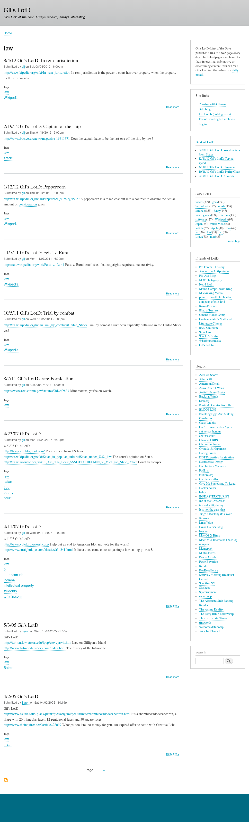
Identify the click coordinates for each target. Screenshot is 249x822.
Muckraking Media (211, 293)
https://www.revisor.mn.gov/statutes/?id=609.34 (36, 390)
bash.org (204, 401)
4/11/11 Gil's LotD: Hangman (217, 167)
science (200, 211)
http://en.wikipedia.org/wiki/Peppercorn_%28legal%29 (42, 198)
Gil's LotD (17, 9)
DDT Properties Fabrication (216, 457)
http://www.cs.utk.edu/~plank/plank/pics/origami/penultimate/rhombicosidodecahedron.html (67, 713)
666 (6, 487)
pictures (225, 215)
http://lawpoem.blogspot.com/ (24, 451)
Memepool (206, 548)
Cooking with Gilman (212, 104)
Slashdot (204, 588)
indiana (9, 580)
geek (215, 202)
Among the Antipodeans (214, 271)
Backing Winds (208, 396)
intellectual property (19, 585)
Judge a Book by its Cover (215, 514)
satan (8, 481)
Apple (215, 228)
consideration (28, 204)
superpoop (205, 596)
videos (200, 202)
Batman (10, 667)
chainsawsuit (207, 436)
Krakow (204, 518)
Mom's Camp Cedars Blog (215, 289)
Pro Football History (211, 267)
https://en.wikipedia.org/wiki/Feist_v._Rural (34, 264)
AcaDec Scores (208, 375)
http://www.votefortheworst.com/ (26, 544)
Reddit (203, 566)
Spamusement (208, 592)
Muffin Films (207, 553)
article (8, 157)
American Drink (209, 384)
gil (23, 66)
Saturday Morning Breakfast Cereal (216, 577)
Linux (199, 237)
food (209, 232)
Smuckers (205, 332)
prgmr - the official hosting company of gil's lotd (215, 299)
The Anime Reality (211, 609)
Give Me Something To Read (217, 483)
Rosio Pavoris (207, 306)
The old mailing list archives (217, 119)
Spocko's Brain (208, 336)
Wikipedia (11, 97)
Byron (25, 631)
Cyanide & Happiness (212, 449)
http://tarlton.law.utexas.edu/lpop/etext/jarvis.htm (37, 642)
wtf (198, 232)
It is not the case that (212, 509)
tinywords (205, 622)
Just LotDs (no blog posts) (215, 114)
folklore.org (206, 475)
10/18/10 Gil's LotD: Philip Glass (219, 172)
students (10, 590)
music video (217, 224)
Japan (199, 224)
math (7, 744)
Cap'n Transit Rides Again (215, 427)
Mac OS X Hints (209, 535)
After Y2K (205, 379)
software (201, 219)
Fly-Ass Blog (207, 276)
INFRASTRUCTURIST (214, 496)
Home (8, 33)
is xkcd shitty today (211, 505)
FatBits (204, 470)
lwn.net (203, 531)
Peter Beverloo (208, 562)
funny (217, 211)
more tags (234, 241)
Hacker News (207, 488)
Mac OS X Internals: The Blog (218, 540)
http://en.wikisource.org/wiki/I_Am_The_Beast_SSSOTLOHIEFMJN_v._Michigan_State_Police (70, 462)
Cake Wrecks (207, 423)
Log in (203, 124)
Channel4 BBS (208, 440)
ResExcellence (208, 570)
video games (203, 215)
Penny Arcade (207, 557)
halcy (202, 492)
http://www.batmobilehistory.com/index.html (34, 648)
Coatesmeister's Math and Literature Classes (215, 321)
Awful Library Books (212, 392)
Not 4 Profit (206, 284)
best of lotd (202, 206)
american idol (14, 574)
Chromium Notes (210, 444)
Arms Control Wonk (211, 388)
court (7, 497)
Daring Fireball (208, 453)
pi (5, 569)
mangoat (204, 544)
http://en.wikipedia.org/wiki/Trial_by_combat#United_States (45, 325)
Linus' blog (206, 523)
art (221, 232)
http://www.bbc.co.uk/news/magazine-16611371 (37, 138)
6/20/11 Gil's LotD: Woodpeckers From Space (219, 152)
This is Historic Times (213, 618)
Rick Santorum (208, 328)
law (6, 92)
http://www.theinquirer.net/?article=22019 (32, 724)
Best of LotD (205, 141)
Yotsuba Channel (209, 631)
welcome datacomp (211, 627)
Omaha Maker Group (212, 315)
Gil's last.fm (206, 345)
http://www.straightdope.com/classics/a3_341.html (38, 549)
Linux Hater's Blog (211, 527)
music (222, 206)
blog (228, 228)
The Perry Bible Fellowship (216, 614)
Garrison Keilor (209, 479)
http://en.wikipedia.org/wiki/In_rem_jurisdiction (37, 72)
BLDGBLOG (207, 409)
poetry (8, 492)
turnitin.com (13, 596)
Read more (172, 107)
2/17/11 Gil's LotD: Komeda (216, 176)
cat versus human (210, 431)
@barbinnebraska (210, 341)
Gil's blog (205, 109)
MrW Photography (210, 280)
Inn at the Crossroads (212, 501)
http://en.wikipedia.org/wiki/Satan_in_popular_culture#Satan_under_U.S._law (58, 456)
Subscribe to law (6, 780)
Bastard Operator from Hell (216, 405)
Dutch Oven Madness (212, 466)
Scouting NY (207, 583)
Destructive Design (211, 462)
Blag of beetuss (208, 310)
